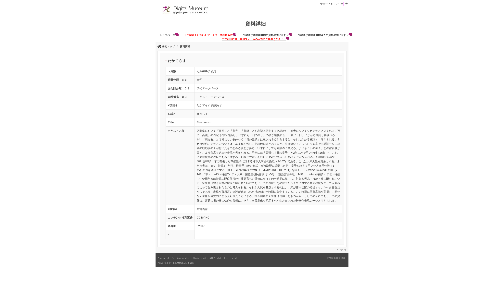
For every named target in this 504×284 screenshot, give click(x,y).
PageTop (342, 249)
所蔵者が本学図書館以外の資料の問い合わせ (323, 34)
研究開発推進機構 (336, 258)
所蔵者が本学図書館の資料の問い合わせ (266, 34)
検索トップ (168, 46)
